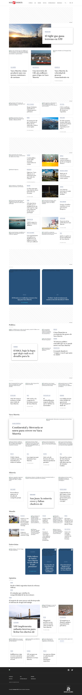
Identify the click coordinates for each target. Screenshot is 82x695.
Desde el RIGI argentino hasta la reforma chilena (24, 586)
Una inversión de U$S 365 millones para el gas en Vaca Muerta (40, 74)
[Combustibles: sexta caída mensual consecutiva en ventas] (17, 160)
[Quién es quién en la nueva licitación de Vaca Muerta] (50, 238)
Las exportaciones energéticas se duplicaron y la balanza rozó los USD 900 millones (32, 239)
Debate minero (12, 489)
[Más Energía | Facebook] (70, 3)
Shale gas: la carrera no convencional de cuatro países (65, 176)
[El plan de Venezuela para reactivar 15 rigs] (14, 533)
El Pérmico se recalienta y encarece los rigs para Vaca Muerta (24, 298)
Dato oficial (62, 104)
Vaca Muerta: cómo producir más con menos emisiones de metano (19, 74)
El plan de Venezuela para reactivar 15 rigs (24, 534)
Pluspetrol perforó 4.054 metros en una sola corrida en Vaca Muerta (48, 624)
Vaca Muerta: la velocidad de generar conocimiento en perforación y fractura (62, 76)
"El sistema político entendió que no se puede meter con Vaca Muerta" (62, 343)
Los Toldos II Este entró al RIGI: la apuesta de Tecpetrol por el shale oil (65, 402)
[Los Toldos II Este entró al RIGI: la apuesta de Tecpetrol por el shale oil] (66, 388)
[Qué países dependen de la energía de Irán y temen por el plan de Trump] (58, 519)
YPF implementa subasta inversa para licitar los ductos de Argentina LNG (24, 630)
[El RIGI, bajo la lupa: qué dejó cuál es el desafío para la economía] (24, 340)
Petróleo (30, 2)
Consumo (28, 155)
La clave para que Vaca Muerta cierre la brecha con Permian (32, 191)
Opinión (11, 582)
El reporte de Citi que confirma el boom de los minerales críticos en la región (32, 124)
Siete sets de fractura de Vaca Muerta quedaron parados (49, 459)
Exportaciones (62, 218)
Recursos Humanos (63, 489)
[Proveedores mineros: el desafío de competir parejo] (16, 482)
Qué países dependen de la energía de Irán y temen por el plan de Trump (69, 521)
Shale (28, 395)
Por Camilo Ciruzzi (63, 242)
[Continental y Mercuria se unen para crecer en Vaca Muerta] (59, 429)
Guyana (43, 529)
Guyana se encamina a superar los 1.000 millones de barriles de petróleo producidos (46, 536)
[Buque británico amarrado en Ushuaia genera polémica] (17, 109)
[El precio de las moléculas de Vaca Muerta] (50, 223)
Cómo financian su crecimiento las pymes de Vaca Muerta (62, 334)
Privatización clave (46, 395)
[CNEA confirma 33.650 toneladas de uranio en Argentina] (50, 109)
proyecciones (62, 117)
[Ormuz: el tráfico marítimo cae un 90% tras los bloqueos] (50, 206)
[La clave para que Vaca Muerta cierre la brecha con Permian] (17, 191)
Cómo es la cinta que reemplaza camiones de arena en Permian (68, 535)
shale (61, 233)
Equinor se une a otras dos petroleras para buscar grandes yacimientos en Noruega (24, 522)
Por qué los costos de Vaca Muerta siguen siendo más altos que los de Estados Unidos (66, 461)
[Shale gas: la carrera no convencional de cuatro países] (50, 175)
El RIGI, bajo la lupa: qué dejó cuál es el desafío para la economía (24, 354)
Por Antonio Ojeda (63, 131)
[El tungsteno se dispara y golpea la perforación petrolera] (66, 610)
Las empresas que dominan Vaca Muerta (33, 458)
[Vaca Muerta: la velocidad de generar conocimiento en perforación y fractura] (63, 57)
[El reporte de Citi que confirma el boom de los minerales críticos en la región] (17, 123)
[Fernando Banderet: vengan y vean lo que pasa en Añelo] (47, 351)
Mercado (24, 294)
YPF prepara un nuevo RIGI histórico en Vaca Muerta (32, 656)
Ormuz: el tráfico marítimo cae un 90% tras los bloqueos (65, 207)
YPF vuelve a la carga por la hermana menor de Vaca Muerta (32, 401)
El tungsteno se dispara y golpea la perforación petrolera (65, 623)
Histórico (61, 186)
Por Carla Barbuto (24, 302)
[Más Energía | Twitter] (72, 3)
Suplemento (62, 640)
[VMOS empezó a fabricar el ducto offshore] (17, 223)
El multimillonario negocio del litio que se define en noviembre (48, 402)
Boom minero (32, 494)
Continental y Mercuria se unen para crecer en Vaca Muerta (27, 430)
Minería (39, 2)
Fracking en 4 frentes (64, 170)
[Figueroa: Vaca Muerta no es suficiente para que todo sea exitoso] (17, 175)
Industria (28, 185)
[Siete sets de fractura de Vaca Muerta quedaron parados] (49, 446)
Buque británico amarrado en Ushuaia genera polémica (32, 109)
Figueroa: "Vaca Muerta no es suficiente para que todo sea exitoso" (31, 175)
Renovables (59, 2)
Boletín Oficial (36, 67)
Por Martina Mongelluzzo (59, 80)
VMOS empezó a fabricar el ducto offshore (32, 223)
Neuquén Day (57, 67)
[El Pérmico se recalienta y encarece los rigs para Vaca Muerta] (24, 281)
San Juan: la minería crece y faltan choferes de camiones (41, 502)
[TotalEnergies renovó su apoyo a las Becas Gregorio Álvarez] (50, 160)
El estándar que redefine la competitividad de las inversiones (22, 594)
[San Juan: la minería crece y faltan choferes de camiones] (41, 488)
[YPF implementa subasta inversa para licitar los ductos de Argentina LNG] (24, 616)
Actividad (65, 561)
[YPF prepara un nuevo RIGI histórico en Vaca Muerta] (33, 644)
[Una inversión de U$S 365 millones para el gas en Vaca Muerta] (41, 57)
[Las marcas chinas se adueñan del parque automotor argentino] (49, 644)
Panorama (15, 346)
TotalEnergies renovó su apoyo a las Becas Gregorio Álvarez (65, 161)
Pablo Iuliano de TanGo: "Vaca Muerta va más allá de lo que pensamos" (32, 561)
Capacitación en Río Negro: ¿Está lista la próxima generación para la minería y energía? (65, 497)
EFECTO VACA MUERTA (30, 232)
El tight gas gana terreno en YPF (54, 37)
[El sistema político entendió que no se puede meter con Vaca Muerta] (47, 342)
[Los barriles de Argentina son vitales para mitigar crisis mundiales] (49, 554)
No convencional (63, 617)
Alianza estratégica (16, 423)
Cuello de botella (67, 529)
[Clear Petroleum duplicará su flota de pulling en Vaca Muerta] (65, 554)
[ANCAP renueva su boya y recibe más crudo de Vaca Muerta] (16, 388)
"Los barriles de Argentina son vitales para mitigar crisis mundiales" (49, 568)
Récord (44, 617)
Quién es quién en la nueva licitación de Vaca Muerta (65, 237)
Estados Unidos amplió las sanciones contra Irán (46, 520)
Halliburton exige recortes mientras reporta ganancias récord (16, 656)
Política (44, 2)
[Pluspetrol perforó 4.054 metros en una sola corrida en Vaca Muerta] (49, 610)
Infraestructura (30, 219)
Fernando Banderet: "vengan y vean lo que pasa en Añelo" (62, 353)
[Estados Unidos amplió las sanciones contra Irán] (36, 519)
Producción (47, 31)
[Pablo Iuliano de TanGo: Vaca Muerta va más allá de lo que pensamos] (17, 562)
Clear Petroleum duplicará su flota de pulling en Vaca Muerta (65, 567)
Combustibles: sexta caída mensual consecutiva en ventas (31, 161)
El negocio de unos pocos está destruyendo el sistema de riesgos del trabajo (24, 601)
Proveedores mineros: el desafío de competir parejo (15, 495)
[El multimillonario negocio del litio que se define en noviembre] (49, 388)
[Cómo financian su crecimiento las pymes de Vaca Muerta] (47, 333)
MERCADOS (55, 329)
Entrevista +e (49, 561)
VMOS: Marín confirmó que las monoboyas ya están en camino (16, 459)
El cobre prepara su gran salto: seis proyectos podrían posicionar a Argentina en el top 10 (65, 124)
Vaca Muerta (13, 67)
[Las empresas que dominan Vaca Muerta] (33, 446)
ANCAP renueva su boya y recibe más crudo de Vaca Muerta (15, 401)
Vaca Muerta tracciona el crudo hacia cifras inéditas (65, 192)
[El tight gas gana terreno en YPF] (41, 36)
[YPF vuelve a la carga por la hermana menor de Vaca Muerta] (33, 388)
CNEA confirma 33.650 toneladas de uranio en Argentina (65, 109)
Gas (35, 2)
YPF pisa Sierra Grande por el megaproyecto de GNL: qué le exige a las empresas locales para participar (32, 207)
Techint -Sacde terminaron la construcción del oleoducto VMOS (57, 298)
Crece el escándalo (30, 104)
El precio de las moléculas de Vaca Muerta (65, 222)
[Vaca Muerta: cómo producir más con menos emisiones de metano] (19, 57)
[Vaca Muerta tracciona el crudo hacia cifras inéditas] (50, 191)
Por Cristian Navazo (30, 130)
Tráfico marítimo (63, 201)
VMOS (57, 294)
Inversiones (62, 395)
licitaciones (16, 622)
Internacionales (51, 2)
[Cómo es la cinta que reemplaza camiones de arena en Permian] (58, 533)
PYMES (28, 200)
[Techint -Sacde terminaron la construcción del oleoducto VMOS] (57, 281)
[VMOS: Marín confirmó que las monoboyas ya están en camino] (16, 446)
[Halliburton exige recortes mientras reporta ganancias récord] (16, 644)
